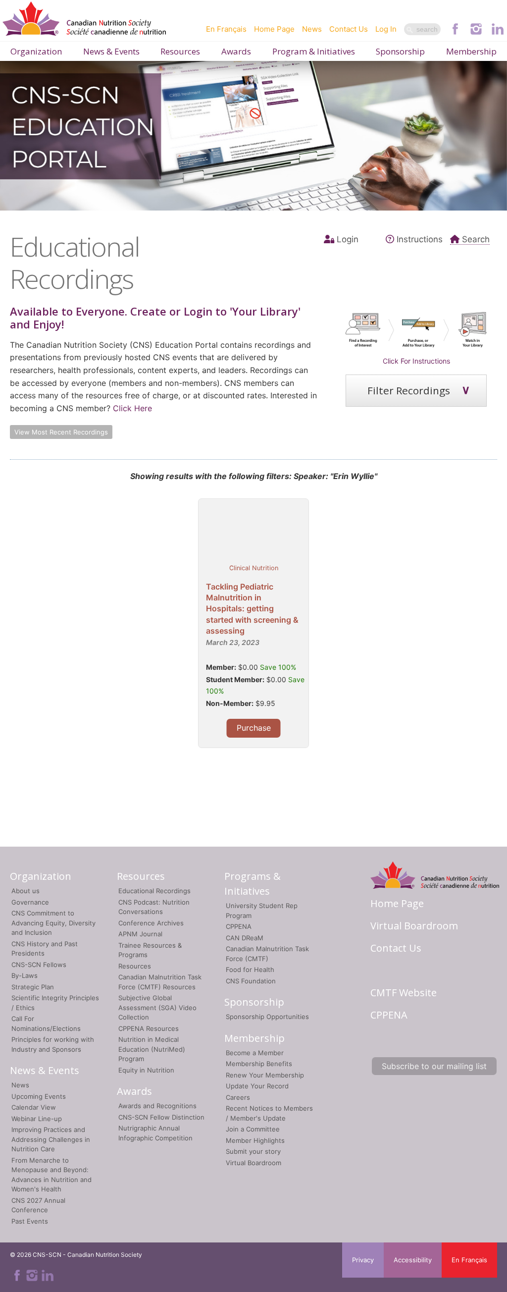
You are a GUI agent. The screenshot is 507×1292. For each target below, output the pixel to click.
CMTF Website (403, 992)
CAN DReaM (244, 938)
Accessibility (413, 1260)
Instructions (420, 239)
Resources (180, 51)
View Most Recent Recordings (61, 432)
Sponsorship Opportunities (267, 1017)
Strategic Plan (32, 987)
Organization (36, 51)
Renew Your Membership (265, 1075)
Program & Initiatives (313, 51)
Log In (386, 29)
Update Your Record (257, 1086)
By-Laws (24, 975)
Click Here (132, 408)
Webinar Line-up (36, 1119)
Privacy (363, 1260)
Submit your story (253, 1151)
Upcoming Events (38, 1096)
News (312, 29)
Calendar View (33, 1107)
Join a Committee (253, 1129)
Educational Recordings (154, 891)
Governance (30, 902)
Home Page (274, 29)
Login (347, 239)
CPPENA (239, 926)
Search (476, 239)
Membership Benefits (259, 1064)
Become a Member (255, 1053)
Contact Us (348, 29)
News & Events (111, 51)
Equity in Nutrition (146, 1070)
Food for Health (250, 969)
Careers (238, 1097)
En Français (226, 29)
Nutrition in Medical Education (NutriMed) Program (151, 1049)
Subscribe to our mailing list (434, 1066)
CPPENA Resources (148, 1028)
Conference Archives (151, 923)
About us (25, 891)
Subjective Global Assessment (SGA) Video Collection (157, 1007)
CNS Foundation (251, 981)
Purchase (254, 728)
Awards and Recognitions (157, 1106)
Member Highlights (255, 1140)
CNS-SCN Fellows (38, 965)
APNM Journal (140, 934)
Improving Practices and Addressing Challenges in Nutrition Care (50, 1139)
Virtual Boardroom (253, 1163)
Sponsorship (400, 51)
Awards (236, 51)
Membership (471, 51)
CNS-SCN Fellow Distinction (161, 1117)
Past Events (29, 1221)
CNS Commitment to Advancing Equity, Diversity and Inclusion (53, 922)
